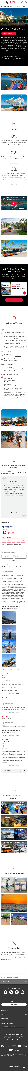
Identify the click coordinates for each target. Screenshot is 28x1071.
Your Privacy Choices (15, 1040)
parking (15, 360)
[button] (11, 512)
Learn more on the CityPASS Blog (12, 346)
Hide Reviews (14, 775)
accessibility (18, 356)
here (17, 338)
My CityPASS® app (9, 952)
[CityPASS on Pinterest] (11, 992)
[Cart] (26, 2)
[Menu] (2, 2)
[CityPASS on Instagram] (17, 992)
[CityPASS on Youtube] (22, 992)
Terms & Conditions (9, 1038)
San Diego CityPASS (6, 6)
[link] (8, 474)
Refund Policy (8, 1036)
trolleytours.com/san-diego (11, 385)
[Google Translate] (14, 1066)
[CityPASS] (9, 2)
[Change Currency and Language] (22, 2)
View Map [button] (6, 381)
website (22, 394)
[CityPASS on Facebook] (5, 992)
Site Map (21, 1038)
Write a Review (22, 472)
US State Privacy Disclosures (14, 1034)
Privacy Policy (19, 1036)
